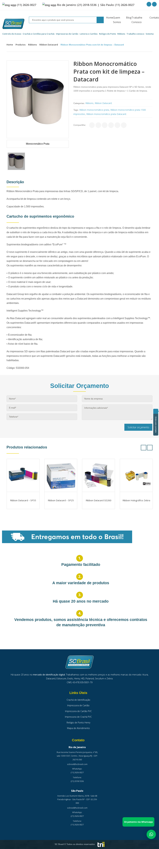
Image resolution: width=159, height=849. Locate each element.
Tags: (76, 110)
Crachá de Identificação (78, 699)
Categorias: (79, 103)
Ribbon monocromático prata (94, 109)
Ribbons (32, 44)
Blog (129, 17)
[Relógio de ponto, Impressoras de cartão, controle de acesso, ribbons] (13, 24)
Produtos (20, 44)
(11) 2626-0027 (26, 5)
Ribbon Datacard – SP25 (61, 500)
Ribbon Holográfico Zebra (136, 500)
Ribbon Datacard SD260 (98, 500)
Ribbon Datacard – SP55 (23, 500)
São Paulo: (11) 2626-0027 (117, 5)
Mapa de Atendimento (78, 728)
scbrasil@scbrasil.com (77, 764)
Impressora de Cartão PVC (78, 711)
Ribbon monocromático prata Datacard (106, 114)
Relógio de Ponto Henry (78, 722)
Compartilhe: (79, 125)
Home (109, 17)
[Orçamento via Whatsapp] (151, 834)
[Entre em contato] (155, 411)
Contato (154, 17)
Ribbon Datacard (48, 44)
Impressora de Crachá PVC (78, 716)
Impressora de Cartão (78, 705)
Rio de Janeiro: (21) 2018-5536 (76, 5)
